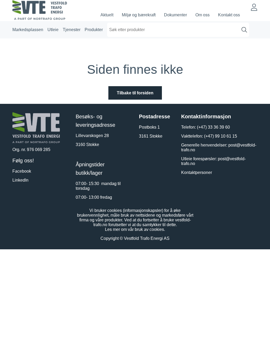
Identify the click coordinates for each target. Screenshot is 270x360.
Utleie (53, 29)
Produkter (94, 29)
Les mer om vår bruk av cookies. (135, 229)
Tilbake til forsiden (135, 93)
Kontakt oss (229, 15)
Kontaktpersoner (196, 172)
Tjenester (71, 29)
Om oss (202, 15)
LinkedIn (20, 180)
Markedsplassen (27, 29)
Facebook (21, 171)
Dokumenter (175, 15)
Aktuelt (106, 15)
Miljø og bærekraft (139, 15)
